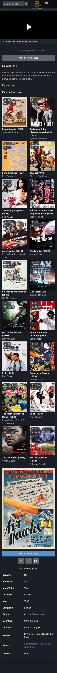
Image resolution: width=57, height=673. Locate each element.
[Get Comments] (36, 561)
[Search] (26, 3)
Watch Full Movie (28, 553)
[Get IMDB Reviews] (21, 561)
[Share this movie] (28, 561)
